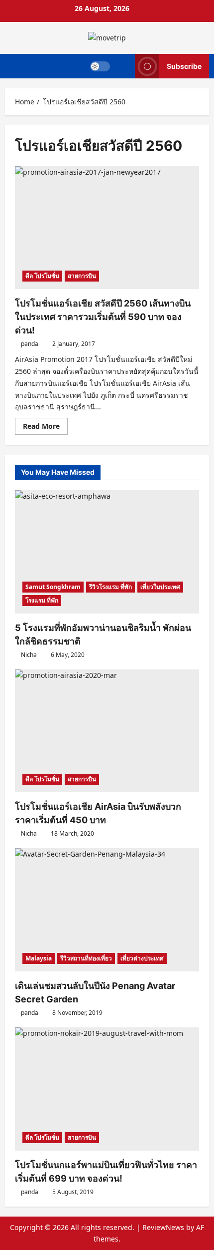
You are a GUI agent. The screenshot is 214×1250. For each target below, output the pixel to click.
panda (29, 343)
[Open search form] (122, 66)
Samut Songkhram (53, 587)
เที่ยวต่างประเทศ (142, 958)
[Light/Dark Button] (100, 66)
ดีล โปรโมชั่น (42, 276)
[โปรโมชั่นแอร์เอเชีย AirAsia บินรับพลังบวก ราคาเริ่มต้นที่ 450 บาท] (107, 731)
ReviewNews (163, 1227)
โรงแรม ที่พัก (41, 600)
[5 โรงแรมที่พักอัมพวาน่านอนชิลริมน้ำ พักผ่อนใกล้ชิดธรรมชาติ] (107, 552)
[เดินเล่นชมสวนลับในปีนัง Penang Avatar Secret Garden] (107, 909)
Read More (45, 428)
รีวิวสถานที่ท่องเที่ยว (86, 958)
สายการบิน (82, 276)
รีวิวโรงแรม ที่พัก (110, 587)
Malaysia (38, 958)
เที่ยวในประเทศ (160, 587)
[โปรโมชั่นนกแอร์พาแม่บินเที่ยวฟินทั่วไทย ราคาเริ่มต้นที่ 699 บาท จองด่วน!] (107, 1089)
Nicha (29, 654)
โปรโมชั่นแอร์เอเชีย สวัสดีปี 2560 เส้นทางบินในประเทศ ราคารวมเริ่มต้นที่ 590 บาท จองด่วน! (103, 316)
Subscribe (184, 65)
